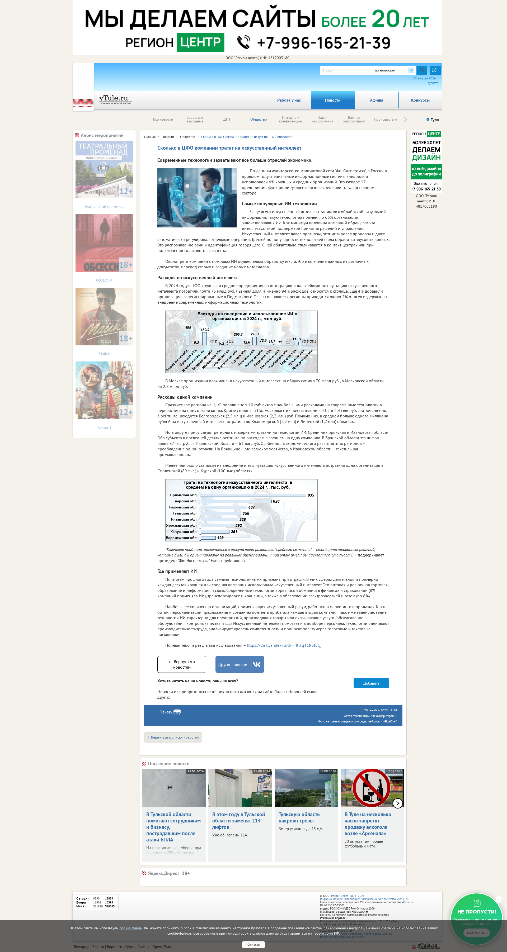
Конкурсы (420, 100)
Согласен (253, 944)
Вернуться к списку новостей (175, 737)
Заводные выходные (195, 119)
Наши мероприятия (322, 119)
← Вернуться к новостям (181, 664)
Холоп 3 (115, 418)
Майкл (116, 344)
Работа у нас (289, 100)
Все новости (163, 119)
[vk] (257, 664)
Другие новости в (234, 664)
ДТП (226, 119)
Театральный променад (108, 197)
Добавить (371, 683)
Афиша (376, 100)
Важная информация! (354, 119)
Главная (150, 137)
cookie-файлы (131, 928)
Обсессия (114, 271)
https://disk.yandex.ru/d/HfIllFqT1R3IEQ (284, 645)
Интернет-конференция (290, 119)
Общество (258, 119)
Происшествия (386, 119)
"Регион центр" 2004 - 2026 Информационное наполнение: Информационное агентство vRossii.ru (364, 897)
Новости (333, 100)
